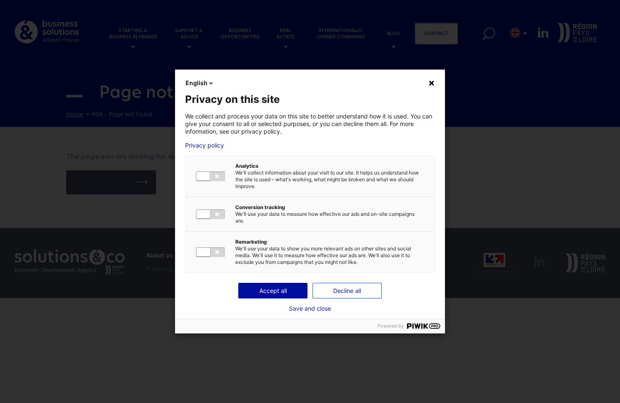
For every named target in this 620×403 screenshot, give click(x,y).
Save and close (310, 308)
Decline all (347, 290)
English (197, 82)
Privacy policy (204, 145)
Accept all (273, 290)
